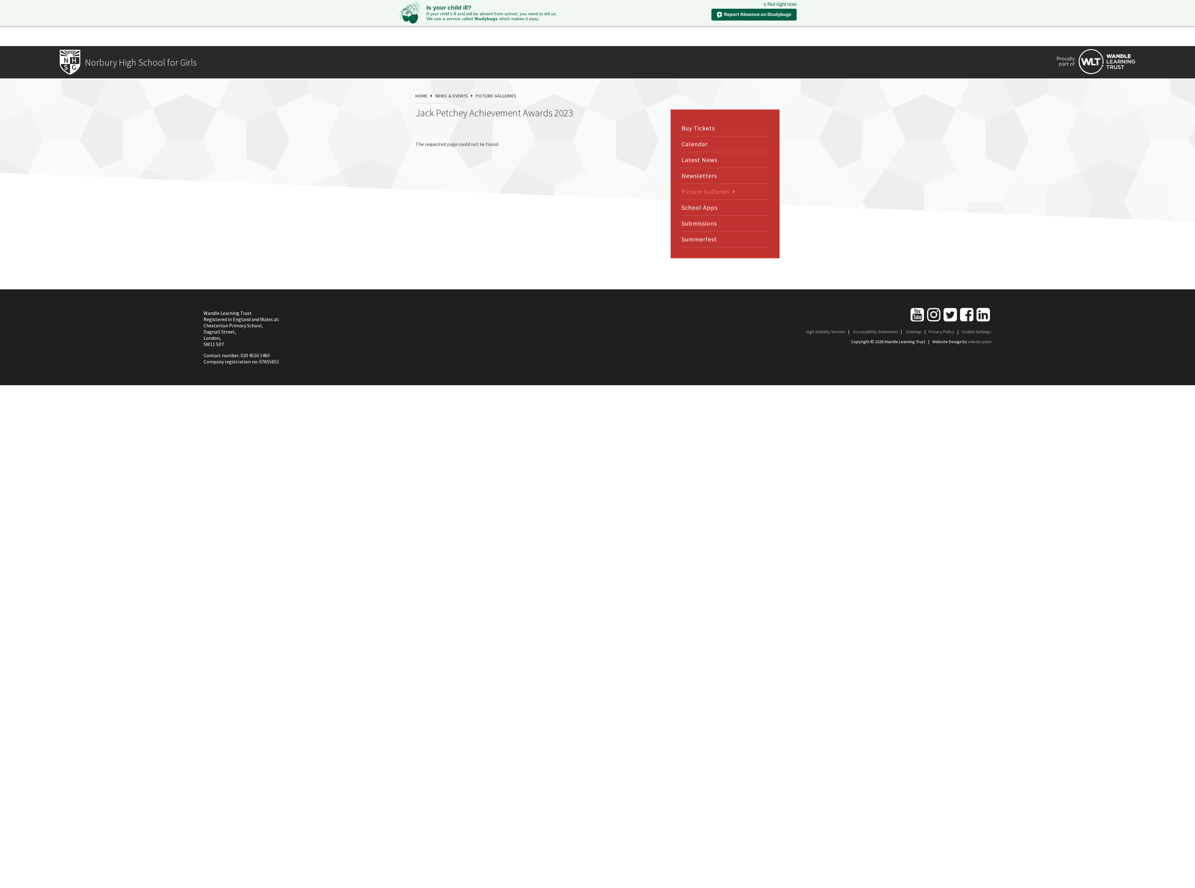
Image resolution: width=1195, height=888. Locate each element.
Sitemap (913, 331)
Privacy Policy (941, 331)
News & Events (451, 96)
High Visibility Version (825, 331)
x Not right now (780, 4)
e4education (979, 341)
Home (421, 96)
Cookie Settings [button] (976, 331)
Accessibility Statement (875, 331)
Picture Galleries (496, 96)
